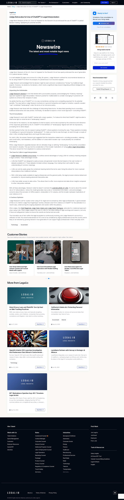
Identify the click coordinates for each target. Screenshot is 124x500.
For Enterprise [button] (53, 2)
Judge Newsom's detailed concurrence (23, 155)
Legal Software (95, 461)
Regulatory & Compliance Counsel (44, 466)
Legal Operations (40, 452)
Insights (75, 2)
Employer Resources (13, 444)
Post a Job (94, 441)
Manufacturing (67, 452)
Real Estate (66, 458)
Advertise (10, 449)
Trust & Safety (39, 469)
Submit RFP (10, 447)
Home (9, 6)
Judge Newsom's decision (17, 94)
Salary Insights (95, 453)
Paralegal (37, 458)
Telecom (65, 466)
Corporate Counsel (40, 441)
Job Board (94, 435)
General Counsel (39, 444)
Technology (66, 463)
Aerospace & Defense (69, 436)
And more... (38, 472)
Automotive (66, 438)
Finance (65, 447)
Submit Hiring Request (102, 89)
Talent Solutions (11, 436)
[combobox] (27, 2)
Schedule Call (105, 23)
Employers (94, 438)
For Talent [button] (41, 2)
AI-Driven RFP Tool (96, 456)
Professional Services (69, 455)
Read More (39, 324)
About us (30, 493)
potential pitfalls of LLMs (60, 188)
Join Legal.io (94, 432)
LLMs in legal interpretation (76, 147)
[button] (47, 278)
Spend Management (13, 438)
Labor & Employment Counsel (43, 449)
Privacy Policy (53, 493)
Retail (64, 461)
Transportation (67, 469)
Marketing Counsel (40, 455)
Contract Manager (40, 438)
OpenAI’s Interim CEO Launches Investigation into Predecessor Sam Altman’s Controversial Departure (25, 352)
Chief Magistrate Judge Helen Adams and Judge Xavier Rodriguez (42, 208)
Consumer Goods (68, 441)
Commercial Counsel (41, 436)
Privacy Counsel (39, 463)
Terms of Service (40, 493)
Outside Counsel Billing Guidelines (100, 459)
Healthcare (66, 449)
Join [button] (85, 2)
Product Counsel (39, 461)
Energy (65, 444)
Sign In (113, 2)
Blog (13, 6)
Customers (65, 2)
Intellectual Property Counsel (43, 447)
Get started (103, 67)
